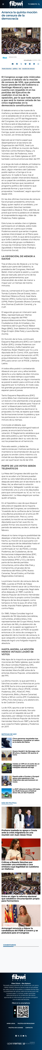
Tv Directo (32, 4)
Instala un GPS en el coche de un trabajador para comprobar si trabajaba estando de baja (26, 765)
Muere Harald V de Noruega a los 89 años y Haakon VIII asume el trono (26, 753)
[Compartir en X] (21, 64)
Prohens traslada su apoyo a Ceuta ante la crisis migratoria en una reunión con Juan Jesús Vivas (19, 832)
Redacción (13, 57)
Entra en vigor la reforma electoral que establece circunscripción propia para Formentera (20, 898)
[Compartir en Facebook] (17, 64)
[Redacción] (4, 58)
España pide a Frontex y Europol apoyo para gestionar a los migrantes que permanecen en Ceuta (26, 779)
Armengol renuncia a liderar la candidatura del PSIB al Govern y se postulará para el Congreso (20, 930)
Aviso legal (11, 1023)
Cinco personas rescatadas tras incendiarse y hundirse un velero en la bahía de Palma (26, 740)
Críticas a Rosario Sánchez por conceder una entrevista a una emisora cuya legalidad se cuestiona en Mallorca (20, 865)
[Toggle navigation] (3, 4)
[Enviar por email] (12, 64)
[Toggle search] (38, 4)
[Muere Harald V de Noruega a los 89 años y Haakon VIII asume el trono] (7, 755)
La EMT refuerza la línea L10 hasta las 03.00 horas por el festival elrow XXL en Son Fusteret (26, 791)
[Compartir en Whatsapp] (38, 64)
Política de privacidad (26, 1023)
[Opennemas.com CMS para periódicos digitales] (21, 1046)
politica (15, 69)
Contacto (29, 1027)
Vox (20, 69)
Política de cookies (16, 1027)
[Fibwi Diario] (16, 4)
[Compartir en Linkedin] (34, 64)
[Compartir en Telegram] (30, 64)
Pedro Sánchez (7, 69)
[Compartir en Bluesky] (25, 64)
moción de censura (28, 69)
